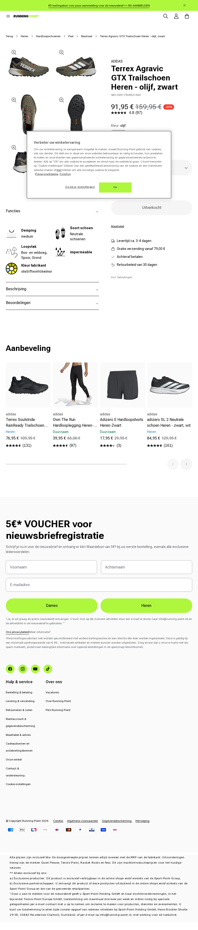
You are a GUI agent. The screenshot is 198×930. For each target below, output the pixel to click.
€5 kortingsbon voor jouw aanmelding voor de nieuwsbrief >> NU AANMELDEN (99, 5)
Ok (115, 187)
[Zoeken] (165, 16)
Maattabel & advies (18, 735)
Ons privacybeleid (17, 632)
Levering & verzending (20, 701)
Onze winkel (14, 759)
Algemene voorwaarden (82, 821)
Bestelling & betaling (19, 692)
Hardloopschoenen (48, 36)
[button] (8, 16)
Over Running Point (58, 701)
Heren (24, 36)
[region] (99, 165)
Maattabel (117, 226)
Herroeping (142, 821)
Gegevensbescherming (117, 821)
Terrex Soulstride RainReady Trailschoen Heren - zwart (25, 422)
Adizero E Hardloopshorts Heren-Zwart (121, 422)
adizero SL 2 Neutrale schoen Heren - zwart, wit (169, 422)
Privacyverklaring (46, 174)
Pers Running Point (58, 710)
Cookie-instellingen (18, 784)
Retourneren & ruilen (19, 710)
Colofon (58, 821)
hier (59, 170)
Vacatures (52, 692)
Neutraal (86, 36)
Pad (70, 36)
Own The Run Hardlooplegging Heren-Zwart (73, 422)
